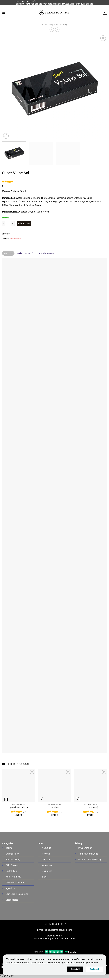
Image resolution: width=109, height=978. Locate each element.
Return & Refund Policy (89, 859)
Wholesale (47, 865)
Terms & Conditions (88, 853)
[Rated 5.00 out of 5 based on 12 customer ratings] (54, 181)
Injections (10, 888)
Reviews (46, 853)
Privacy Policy (85, 848)
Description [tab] (8, 253)
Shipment (47, 871)
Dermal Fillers (12, 853)
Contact (46, 859)
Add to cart (24, 223)
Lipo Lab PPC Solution (18, 807)
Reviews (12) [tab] (30, 253)
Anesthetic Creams (15, 882)
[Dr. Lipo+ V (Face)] (90, 785)
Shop (51, 24)
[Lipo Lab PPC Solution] (18, 785)
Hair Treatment (13, 876)
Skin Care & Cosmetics (17, 894)
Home (44, 24)
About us (46, 848)
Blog (44, 876)
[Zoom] (6, 136)
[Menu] (4, 12)
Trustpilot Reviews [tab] (46, 253)
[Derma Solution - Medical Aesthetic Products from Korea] (54, 12)
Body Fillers (11, 871)
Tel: (45, 924)
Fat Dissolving (61, 24)
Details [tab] (19, 253)
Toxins (9, 848)
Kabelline (54, 807)
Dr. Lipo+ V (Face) (90, 807)
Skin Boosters (12, 865)
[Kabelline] (54, 785)
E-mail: (54, 930)
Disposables (12, 899)
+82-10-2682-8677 (56, 924)
